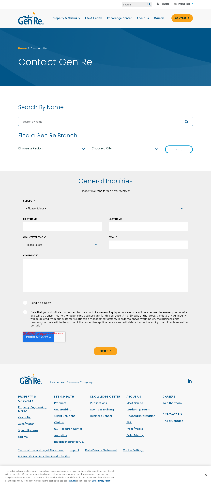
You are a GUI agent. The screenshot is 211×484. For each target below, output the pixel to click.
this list (72, 480)
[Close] (205, 474)
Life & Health (93, 18)
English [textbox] (184, 4)
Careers (159, 18)
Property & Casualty (66, 18)
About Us (143, 18)
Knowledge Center (119, 18)
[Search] (149, 4)
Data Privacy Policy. (101, 480)
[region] (105, 475)
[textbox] (51, 148)
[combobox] (183, 4)
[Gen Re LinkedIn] (189, 381)
